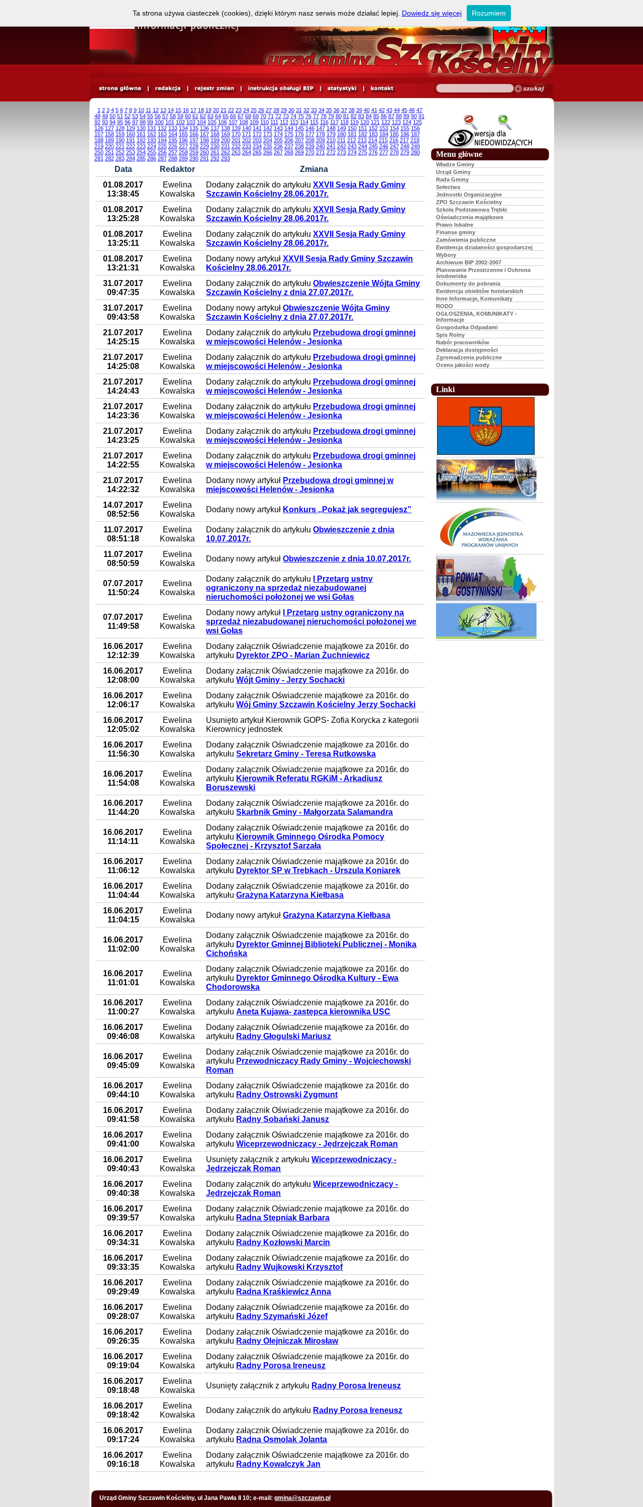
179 (331, 134)
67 (241, 116)
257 (172, 152)
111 (274, 122)
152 (373, 128)
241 (331, 146)
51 (120, 116)
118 (344, 122)
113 (294, 122)
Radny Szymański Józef (282, 1316)
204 (267, 140)
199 (215, 140)
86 (384, 116)
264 (246, 152)
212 (351, 140)
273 (341, 152)
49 (105, 116)
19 (208, 110)
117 (334, 122)
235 (267, 146)
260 (204, 152)
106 (222, 122)
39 (359, 110)
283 (120, 158)
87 (391, 116)
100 (159, 122)
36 (337, 110)
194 (162, 140)
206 (288, 140)
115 (314, 122)
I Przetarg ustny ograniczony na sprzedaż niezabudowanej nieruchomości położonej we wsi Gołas (289, 588)
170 (236, 134)
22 (231, 110)
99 (150, 122)
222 (130, 146)
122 (385, 122)
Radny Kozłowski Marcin (283, 1242)
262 (225, 152)
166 (193, 134)
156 (415, 128)
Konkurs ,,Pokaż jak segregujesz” (347, 509)
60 (188, 116)
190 (120, 140)
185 (394, 134)
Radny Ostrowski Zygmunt (287, 1094)
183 (373, 134)
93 (105, 122)
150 (352, 128)
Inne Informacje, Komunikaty (474, 299)
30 (291, 110)
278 (394, 152)
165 (183, 134)
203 (257, 140)
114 (304, 122)
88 (399, 116)
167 (204, 134)
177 (309, 134)
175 (288, 134)
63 (210, 116)
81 (346, 116)
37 (344, 110)
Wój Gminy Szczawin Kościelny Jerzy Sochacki (325, 704)
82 (354, 116)
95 (120, 122)
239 (309, 146)
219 (98, 146)
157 (98, 134)
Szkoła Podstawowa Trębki (471, 210)
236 (278, 146)
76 (308, 116)
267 (278, 152)
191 (130, 140)
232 (236, 146)
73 (286, 116)
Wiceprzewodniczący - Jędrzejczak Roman (317, 1144)
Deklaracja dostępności (467, 350)
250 (98, 152)
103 (190, 122)
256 (162, 152)
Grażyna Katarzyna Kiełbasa (290, 895)
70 (263, 116)
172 (257, 134)
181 (352, 134)
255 (151, 152)
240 (320, 146)
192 (141, 140)
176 (299, 134)
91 (421, 116)
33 (314, 110)
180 (341, 134)
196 (183, 140)
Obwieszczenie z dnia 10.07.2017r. (347, 558)
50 (113, 116)
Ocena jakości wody (462, 365)
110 (264, 122)
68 (248, 116)
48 (97, 116)
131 (151, 128)
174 (278, 134)
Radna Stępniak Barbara (283, 1217)
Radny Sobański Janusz (282, 1119)
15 (178, 110)
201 (236, 140)
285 (141, 158)
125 (417, 122)
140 (246, 128)
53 (135, 116)
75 (301, 116)
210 (331, 140)
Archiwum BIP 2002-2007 (468, 262)
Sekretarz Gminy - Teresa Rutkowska (306, 753)
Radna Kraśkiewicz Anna (283, 1291)
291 (204, 158)
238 (299, 146)
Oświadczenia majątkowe (469, 217)
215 (383, 140)
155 (404, 128)
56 (158, 116)
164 (172, 134)
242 (341, 146)
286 (151, 158)
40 (367, 110)
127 (109, 128)
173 (267, 134)
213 (362, 140)
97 (135, 122)
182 (362, 134)
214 (372, 140)
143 (278, 128)
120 (364, 122)
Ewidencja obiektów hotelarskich (479, 291)
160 (130, 134)
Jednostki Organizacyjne (469, 195)
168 (215, 134)
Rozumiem (489, 13)
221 (120, 146)
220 (109, 146)
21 (224, 110)
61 (195, 116)
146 (309, 128)
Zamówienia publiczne (466, 240)
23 (239, 110)
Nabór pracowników (462, 342)
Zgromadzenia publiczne (469, 357)
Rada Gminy (452, 179)
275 (362, 152)
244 (362, 146)
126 (98, 128)
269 (299, 152)
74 (293, 116)
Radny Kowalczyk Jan (278, 1464)
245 (373, 146)
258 (183, 152)
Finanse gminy (455, 232)
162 (151, 134)
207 (299, 140)
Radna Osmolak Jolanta (281, 1439)
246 (383, 146)
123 (396, 122)
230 (215, 146)
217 (404, 140)
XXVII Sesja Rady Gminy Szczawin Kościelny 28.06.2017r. (305, 189)
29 (284, 110)
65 (226, 116)
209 (320, 140)
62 (203, 116)
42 (382, 110)
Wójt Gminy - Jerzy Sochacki (290, 680)
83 (361, 116)
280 (415, 152)
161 (141, 134)
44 (397, 110)
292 (215, 158)
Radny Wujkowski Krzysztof (289, 1267)
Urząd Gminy (453, 172)
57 (165, 116)
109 (254, 122)
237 (288, 146)
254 (141, 152)
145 (299, 128)
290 (193, 158)
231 (225, 146)
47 (419, 110)
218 (414, 140)
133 (172, 128)
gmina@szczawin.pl (302, 1497)
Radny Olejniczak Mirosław (287, 1341)
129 (130, 128)
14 (171, 110)
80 (339, 116)
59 (180, 116)
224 (151, 146)
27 (269, 110)
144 (288, 128)
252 (120, 152)
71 (271, 116)
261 (215, 152)
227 (183, 146)
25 (254, 110)
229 (204, 146)
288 (172, 158)
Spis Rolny (450, 335)
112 (284, 122)
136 (204, 128)
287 (162, 158)
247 (394, 146)
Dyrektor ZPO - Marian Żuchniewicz (303, 655)
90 (414, 116)
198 (204, 140)
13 (163, 110)
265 (257, 152)
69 (256, 116)
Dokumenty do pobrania (468, 283)
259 (193, 152)
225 (162, 146)
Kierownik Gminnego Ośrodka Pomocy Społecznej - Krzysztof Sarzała (295, 841)
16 (186, 110)
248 (404, 146)
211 (341, 140)
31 (299, 110)
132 (162, 128)
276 (373, 152)
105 (212, 122)
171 (246, 134)
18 (201, 110)
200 (225, 140)
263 (236, 152)
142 (267, 128)
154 (394, 128)
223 (141, 146)
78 (323, 116)
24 (246, 110)
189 (109, 140)
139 (236, 128)
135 (193, 128)
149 (341, 128)
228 (193, 146)
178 (320, 134)
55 (150, 116)
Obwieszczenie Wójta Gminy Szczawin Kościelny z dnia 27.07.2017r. (313, 288)
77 (316, 116)
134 (183, 128)
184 (383, 134)
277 (383, 152)
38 (352, 110)
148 (331, 128)
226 (172, 146)
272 (331, 152)
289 (183, 158)
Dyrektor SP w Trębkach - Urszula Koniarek (318, 870)
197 (193, 140)
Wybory (446, 255)
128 (120, 128)
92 (97, 122)
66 (233, 116)
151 (362, 128)
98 (143, 122)
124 (406, 122)
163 (162, 134)
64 (218, 116)
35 (329, 110)
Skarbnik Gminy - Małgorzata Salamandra (314, 812)
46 (412, 110)
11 (148, 110)
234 (257, 146)
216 (393, 140)
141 (257, 128)
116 (324, 122)
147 (320, 128)
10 (141, 110)
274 (352, 152)
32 (306, 110)
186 (404, 134)
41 (374, 110)
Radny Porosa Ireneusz (281, 1365)
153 (383, 128)
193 (151, 140)
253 (130, 152)
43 (389, 110)
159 (120, 134)
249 (415, 146)
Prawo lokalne (454, 225)
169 (225, 134)
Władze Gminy (455, 164)
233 (246, 146)
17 (193, 110)
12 (156, 110)
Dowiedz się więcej (432, 13)
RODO (444, 306)
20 (216, 110)
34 (321, 110)
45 (404, 110)
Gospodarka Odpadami (467, 327)
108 (243, 122)
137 (215, 128)
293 (225, 158)
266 (267, 152)
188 (98, 140)
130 (141, 128)
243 (352, 146)
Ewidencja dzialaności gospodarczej (484, 247)
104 (201, 122)
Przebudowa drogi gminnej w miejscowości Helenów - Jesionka (310, 337)
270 (309, 152)
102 (180, 122)
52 (128, 116)
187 (415, 134)
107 (233, 122)
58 (173, 116)
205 (278, 140)
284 (130, 158)
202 (246, 140)
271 (320, 152)
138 (225, 128)
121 (375, 122)
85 (376, 116)
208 (309, 140)
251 (109, 152)
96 (128, 122)
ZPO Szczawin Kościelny (469, 202)
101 (169, 122)
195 (172, 140)
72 (278, 116)
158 (109, 134)
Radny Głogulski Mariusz (283, 1036)
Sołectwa (448, 187)
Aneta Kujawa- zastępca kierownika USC (313, 1011)
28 (276, 110)
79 (331, 116)
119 (354, 122)
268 (288, 152)
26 (261, 110)
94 (113, 122)
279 (404, 152)
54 (143, 116)
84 (369, 116)
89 (406, 116)
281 (98, 158)
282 (109, 158)
